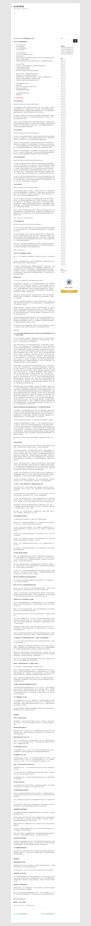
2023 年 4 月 (63, 123)
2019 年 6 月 (63, 197)
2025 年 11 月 (63, 74)
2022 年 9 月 (63, 135)
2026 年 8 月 (63, 59)
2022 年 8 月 (63, 136)
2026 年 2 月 (63, 69)
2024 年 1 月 (63, 109)
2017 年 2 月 (63, 242)
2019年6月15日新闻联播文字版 (48, 913)
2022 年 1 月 (63, 147)
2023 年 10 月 (63, 114)
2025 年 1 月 (63, 90)
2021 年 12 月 (63, 149)
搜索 (62, 38)
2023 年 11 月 (63, 112)
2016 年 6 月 (63, 255)
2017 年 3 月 (63, 240)
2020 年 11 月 (63, 170)
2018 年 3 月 (63, 221)
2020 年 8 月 (63, 175)
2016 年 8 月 (63, 251)
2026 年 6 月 (63, 62)
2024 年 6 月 (63, 101)
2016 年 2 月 (63, 261)
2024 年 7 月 (63, 99)
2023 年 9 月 (63, 115)
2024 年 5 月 (63, 102)
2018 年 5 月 (63, 218)
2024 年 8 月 (63, 98)
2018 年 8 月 (63, 213)
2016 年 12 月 (63, 245)
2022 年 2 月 (63, 146)
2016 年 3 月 (63, 260)
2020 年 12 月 (63, 168)
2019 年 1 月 (63, 205)
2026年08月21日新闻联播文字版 (67, 52)
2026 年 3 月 (63, 67)
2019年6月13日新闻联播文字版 (21, 913)
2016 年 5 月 (63, 256)
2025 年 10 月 (63, 75)
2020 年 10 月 (63, 171)
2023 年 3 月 (63, 125)
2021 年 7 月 (63, 157)
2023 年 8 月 (63, 117)
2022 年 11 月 (63, 131)
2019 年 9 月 (63, 192)
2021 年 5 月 (63, 160)
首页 (14, 12)
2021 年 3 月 (63, 163)
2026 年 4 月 (63, 66)
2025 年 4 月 (63, 85)
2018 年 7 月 (63, 215)
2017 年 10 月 (63, 229)
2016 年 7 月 (63, 253)
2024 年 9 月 (63, 96)
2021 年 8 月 (63, 155)
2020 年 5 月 (63, 179)
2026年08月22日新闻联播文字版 (67, 50)
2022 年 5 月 (63, 141)
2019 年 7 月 (63, 195)
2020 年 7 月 (63, 176)
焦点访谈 (62, 272)
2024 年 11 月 (63, 93)
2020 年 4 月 (63, 181)
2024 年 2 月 (63, 107)
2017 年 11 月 (63, 227)
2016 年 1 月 (63, 263)
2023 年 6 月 (63, 120)
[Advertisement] (45, 26)
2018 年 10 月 (63, 210)
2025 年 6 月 (63, 82)
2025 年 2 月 (63, 88)
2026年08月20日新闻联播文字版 (67, 53)
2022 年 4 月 (63, 143)
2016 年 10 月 (63, 248)
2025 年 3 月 (63, 86)
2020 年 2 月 (63, 184)
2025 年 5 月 (63, 83)
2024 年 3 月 (63, 106)
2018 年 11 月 (63, 208)
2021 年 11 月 (63, 151)
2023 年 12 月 (63, 110)
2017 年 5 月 (63, 237)
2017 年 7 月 (63, 234)
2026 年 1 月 (63, 70)
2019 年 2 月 (63, 203)
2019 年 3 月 (63, 202)
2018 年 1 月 (63, 224)
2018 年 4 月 (63, 219)
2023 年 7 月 (63, 119)
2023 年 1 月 (63, 128)
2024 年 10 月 (63, 94)
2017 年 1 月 (63, 243)
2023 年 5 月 (63, 122)
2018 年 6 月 (63, 216)
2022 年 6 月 (63, 139)
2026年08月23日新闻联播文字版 (67, 49)
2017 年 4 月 (63, 239)
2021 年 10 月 (63, 152)
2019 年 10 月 (63, 191)
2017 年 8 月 (63, 232)
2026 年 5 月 (63, 64)
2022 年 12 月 (63, 130)
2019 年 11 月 (63, 189)
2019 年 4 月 (63, 200)
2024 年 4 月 (63, 104)
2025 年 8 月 (63, 78)
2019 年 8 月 (63, 194)
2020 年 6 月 (63, 178)
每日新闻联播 (19, 6)
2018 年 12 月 (63, 207)
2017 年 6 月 (63, 235)
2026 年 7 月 (63, 61)
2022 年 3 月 (63, 144)
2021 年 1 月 (63, 167)
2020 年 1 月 (63, 186)
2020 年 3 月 (63, 183)
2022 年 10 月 (63, 133)
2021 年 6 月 (63, 159)
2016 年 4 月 (63, 258)
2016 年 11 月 (63, 247)
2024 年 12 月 (63, 91)
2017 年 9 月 (63, 231)
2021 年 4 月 (63, 162)
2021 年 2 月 (63, 165)
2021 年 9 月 (63, 154)
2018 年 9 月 (63, 211)
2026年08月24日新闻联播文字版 (67, 47)
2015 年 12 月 (63, 264)
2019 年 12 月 (63, 187)
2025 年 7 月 (63, 80)
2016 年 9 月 (63, 250)
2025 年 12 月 (63, 72)
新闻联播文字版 (30, 905)
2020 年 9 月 (63, 173)
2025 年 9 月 (63, 77)
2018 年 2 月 (63, 223)
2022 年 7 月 (63, 138)
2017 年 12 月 (63, 226)
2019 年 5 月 (63, 199)
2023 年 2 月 (63, 127)
